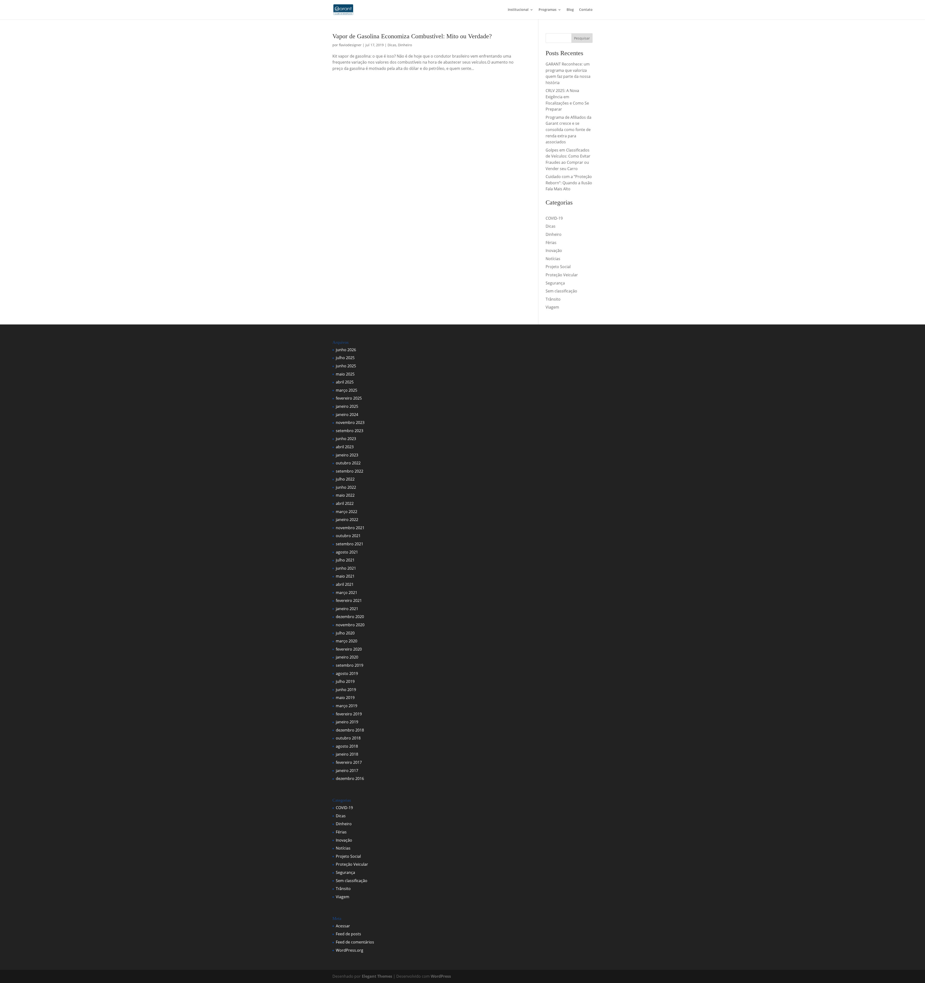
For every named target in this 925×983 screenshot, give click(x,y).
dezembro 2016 (350, 778)
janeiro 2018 (347, 754)
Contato (586, 10)
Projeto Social (558, 266)
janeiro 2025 (347, 406)
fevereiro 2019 (349, 714)
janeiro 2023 (347, 455)
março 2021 (346, 592)
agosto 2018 (347, 746)
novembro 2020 (350, 624)
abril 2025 (345, 382)
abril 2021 (345, 584)
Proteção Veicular (562, 274)
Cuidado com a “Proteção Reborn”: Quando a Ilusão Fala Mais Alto (569, 182)
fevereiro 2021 (349, 600)
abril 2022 (345, 503)
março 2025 (346, 390)
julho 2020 (345, 633)
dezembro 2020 (350, 616)
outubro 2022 (348, 463)
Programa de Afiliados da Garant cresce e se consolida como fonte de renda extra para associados (568, 130)
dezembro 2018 (350, 730)
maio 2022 (345, 495)
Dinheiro (405, 45)
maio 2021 (345, 576)
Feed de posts (348, 934)
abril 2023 (345, 446)
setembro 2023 (349, 430)
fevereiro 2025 (349, 398)
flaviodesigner (350, 45)
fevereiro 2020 (349, 649)
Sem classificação (561, 291)
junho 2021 (346, 568)
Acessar (343, 926)
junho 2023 (346, 438)
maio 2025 (345, 374)
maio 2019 (345, 697)
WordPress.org (349, 950)
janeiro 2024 (347, 414)
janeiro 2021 (347, 608)
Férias (551, 242)
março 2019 (346, 705)
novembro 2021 (350, 527)
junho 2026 (346, 349)
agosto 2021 (347, 552)
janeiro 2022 (347, 519)
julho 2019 (345, 681)
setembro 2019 (349, 665)
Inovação (554, 250)
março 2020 (346, 641)
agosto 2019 (347, 673)
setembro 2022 (349, 471)
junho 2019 (346, 689)
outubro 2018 (348, 738)
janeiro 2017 (347, 770)
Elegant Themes (377, 976)
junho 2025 (346, 366)
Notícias (553, 258)
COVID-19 (554, 218)
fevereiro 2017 (349, 762)
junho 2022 (346, 487)
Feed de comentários (355, 942)
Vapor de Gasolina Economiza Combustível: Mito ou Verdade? (412, 36)
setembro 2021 (349, 544)
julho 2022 (345, 479)
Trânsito (553, 299)
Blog (570, 10)
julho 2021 (345, 560)
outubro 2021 (348, 535)
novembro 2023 (350, 422)
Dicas (392, 45)
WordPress (441, 976)
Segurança (555, 283)
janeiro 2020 (347, 657)
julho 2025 (345, 357)
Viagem (552, 307)
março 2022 (346, 511)
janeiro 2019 (347, 722)
